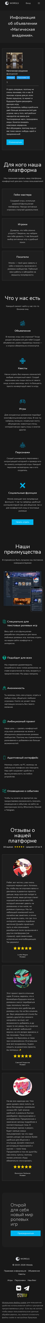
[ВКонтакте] (18, 1288)
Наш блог (32, 1280)
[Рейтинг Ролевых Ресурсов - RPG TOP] (22, 1296)
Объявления (34, 1271)
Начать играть (22, 522)
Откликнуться (15, 142)
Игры (10, 1280)
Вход (28, 3)
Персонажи (20, 1280)
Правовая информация (15, 1271)
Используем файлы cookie (14, 1302)
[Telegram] (26, 1288)
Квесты (21, 1274)
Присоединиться (26, 1233)
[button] (39, 3)
